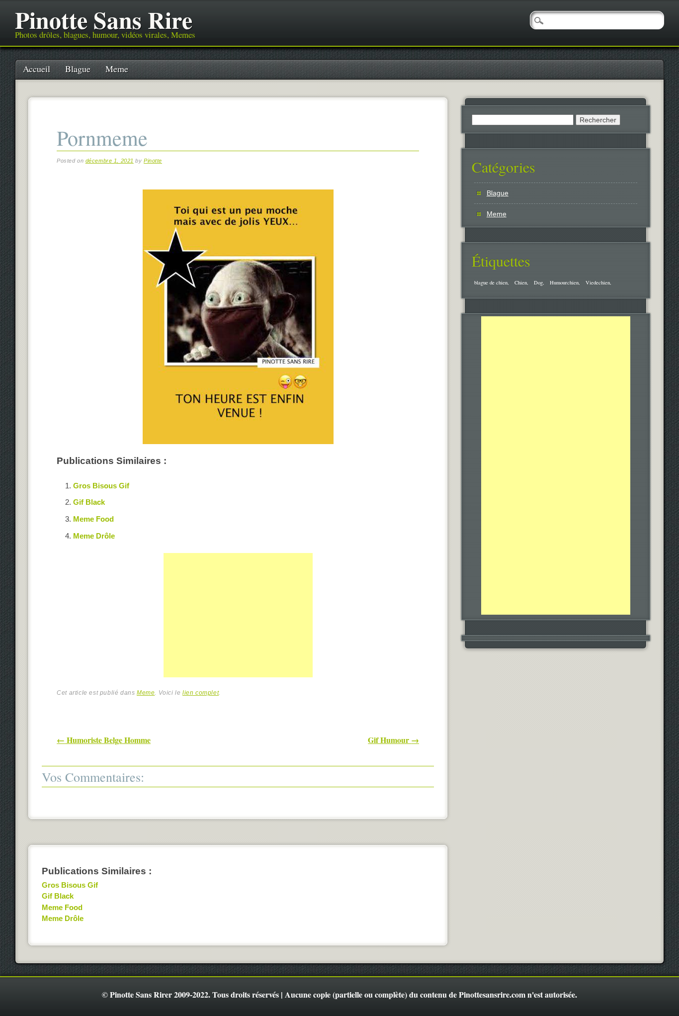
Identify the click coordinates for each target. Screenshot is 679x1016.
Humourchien (564, 282)
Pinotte (153, 161)
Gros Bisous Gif (101, 485)
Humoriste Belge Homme (104, 739)
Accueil (36, 69)
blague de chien (491, 282)
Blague (77, 69)
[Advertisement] (238, 626)
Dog (538, 282)
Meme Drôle (94, 536)
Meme (116, 69)
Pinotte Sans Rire (103, 19)
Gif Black (89, 502)
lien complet (200, 692)
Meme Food (93, 519)
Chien (520, 282)
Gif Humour (393, 739)
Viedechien (598, 282)
